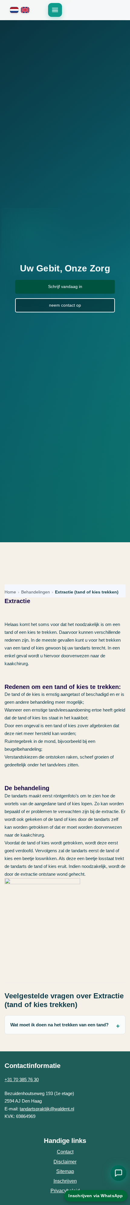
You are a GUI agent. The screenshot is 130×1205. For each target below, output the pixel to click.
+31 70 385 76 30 (22, 1079)
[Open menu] (55, 10)
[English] (25, 10)
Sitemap (65, 1171)
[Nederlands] (14, 10)
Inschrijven (65, 1181)
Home (10, 592)
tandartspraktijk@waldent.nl (47, 1108)
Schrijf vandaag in (65, 286)
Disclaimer (65, 1161)
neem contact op (65, 305)
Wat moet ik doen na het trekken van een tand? (59, 1024)
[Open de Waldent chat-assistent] (118, 1173)
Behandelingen (35, 592)
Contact (65, 1151)
